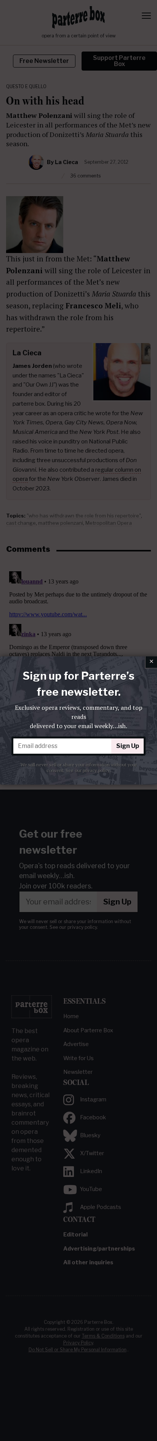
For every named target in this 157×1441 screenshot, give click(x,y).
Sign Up (127, 746)
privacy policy (96, 770)
